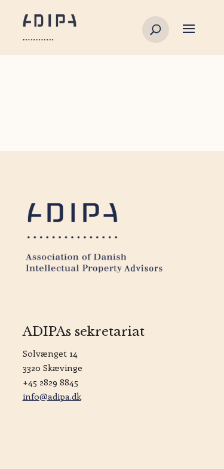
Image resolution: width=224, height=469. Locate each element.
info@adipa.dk (52, 396)
